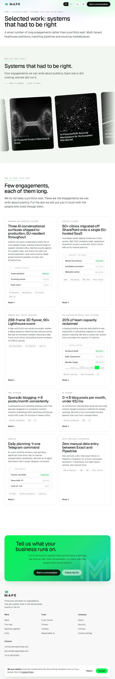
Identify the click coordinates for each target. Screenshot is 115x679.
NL (71, 4)
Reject (89, 671)
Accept (101, 671)
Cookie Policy (27, 672)
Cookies (45, 629)
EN (66, 4)
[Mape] (12, 4)
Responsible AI (48, 633)
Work (6, 620)
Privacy (44, 624)
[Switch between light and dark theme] (77, 4)
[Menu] (83, 4)
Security (82, 624)
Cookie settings (85, 633)
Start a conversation (47, 572)
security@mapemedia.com (16, 651)
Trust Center (47, 620)
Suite (6, 633)
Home (6, 12)
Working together (12, 629)
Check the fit (72, 572)
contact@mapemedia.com (16, 647)
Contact (82, 629)
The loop (8, 624)
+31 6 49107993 (11, 655)
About (81, 620)
